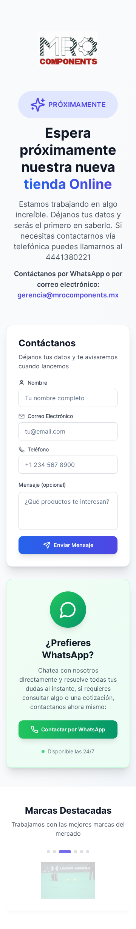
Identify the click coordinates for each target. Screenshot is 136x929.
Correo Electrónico (50, 416)
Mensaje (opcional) (42, 484)
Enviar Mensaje (73, 545)
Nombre (37, 383)
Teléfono (38, 449)
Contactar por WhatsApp (73, 729)
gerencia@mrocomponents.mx (68, 295)
